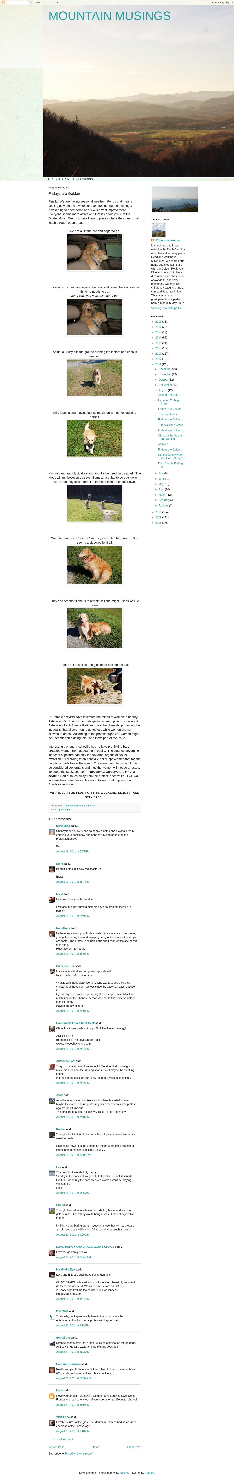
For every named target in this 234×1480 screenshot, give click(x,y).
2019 (158, 321)
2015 (158, 343)
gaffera (124, 1472)
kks (58, 1167)
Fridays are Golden (169, 408)
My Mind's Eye (65, 1269)
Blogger (149, 1472)
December (165, 369)
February (164, 500)
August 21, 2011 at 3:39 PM (72, 1404)
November (165, 374)
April (162, 489)
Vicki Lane (63, 1417)
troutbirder (63, 1337)
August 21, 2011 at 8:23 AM (72, 1351)
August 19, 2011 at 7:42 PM (72, 1082)
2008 (158, 522)
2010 (158, 512)
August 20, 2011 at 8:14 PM (72, 1325)
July (161, 473)
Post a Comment (63, 1439)
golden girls (64, 809)
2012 (158, 358)
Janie (59, 1095)
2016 (158, 337)
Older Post (133, 1447)
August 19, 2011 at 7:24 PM (72, 1048)
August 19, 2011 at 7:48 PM (72, 1117)
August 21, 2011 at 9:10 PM (72, 1431)
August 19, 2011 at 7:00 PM (72, 1010)
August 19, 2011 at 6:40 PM (72, 953)
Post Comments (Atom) (79, 1453)
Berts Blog (63, 825)
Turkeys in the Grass (170, 424)
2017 (158, 332)
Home (95, 1447)
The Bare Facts (167, 414)
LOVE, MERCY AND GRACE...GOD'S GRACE (85, 1246)
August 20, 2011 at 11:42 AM (73, 1257)
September (166, 384)
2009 (158, 517)
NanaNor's (63, 928)
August (163, 390)
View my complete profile (166, 308)
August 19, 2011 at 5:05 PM (72, 851)
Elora (59, 863)
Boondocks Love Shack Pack (75, 1023)
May (161, 484)
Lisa (59, 1390)
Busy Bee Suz (65, 966)
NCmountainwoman (168, 240)
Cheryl (60, 1205)
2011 (158, 364)
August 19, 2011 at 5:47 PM (72, 881)
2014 (158, 348)
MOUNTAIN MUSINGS (109, 15)
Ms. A (59, 894)
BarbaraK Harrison (68, 1364)
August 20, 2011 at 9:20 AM (72, 1234)
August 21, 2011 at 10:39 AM (73, 1378)
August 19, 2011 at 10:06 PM (73, 1154)
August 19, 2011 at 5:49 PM (72, 916)
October (164, 379)
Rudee (60, 1129)
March (163, 494)
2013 (158, 353)
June (162, 478)
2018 (158, 326)
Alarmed (163, 444)
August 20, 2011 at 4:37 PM (72, 1299)
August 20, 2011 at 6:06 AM (72, 1192)
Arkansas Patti (65, 1061)
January (164, 505)
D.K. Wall (62, 1311)
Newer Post (56, 1447)
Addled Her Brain (168, 394)
